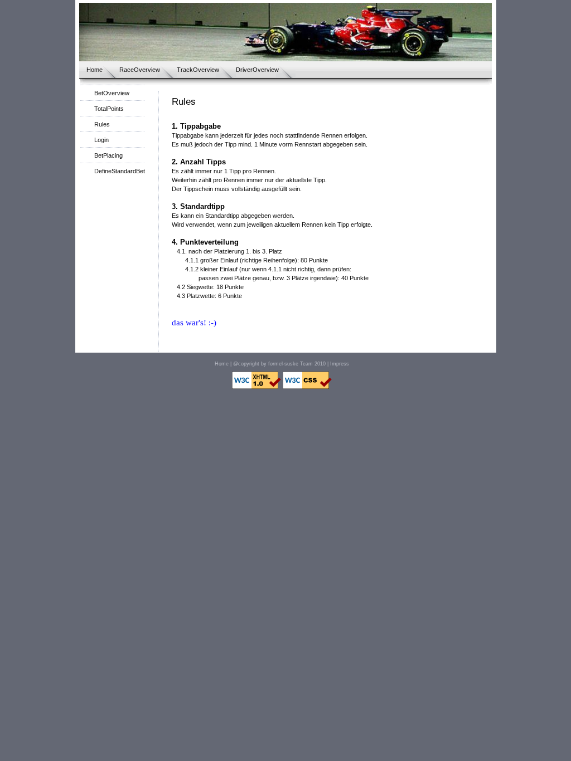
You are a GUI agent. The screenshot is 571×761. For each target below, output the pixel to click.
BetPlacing (108, 155)
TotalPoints (109, 108)
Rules (102, 124)
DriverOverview (257, 69)
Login (101, 139)
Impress (339, 364)
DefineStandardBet (119, 171)
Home (94, 69)
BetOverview (111, 93)
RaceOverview (139, 69)
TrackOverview (198, 69)
